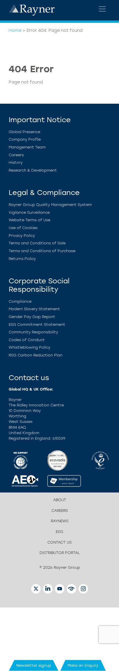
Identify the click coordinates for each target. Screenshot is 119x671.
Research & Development (33, 170)
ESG (59, 531)
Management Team (27, 147)
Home (15, 30)
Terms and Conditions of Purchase (42, 251)
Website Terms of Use (29, 220)
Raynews (59, 521)
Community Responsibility (33, 332)
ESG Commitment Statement (37, 324)
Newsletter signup (33, 665)
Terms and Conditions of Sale (37, 243)
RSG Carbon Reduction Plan (35, 355)
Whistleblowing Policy (29, 347)
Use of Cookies (23, 228)
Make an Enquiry (83, 665)
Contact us (59, 542)
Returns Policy (22, 258)
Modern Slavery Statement (34, 309)
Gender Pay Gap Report (32, 317)
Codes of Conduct (27, 340)
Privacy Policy (22, 235)
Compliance (20, 301)
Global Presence (24, 132)
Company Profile (25, 139)
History (16, 162)
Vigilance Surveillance (29, 212)
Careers (16, 155)
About (59, 500)
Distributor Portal (60, 553)
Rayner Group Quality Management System (50, 204)
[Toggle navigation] (102, 9)
